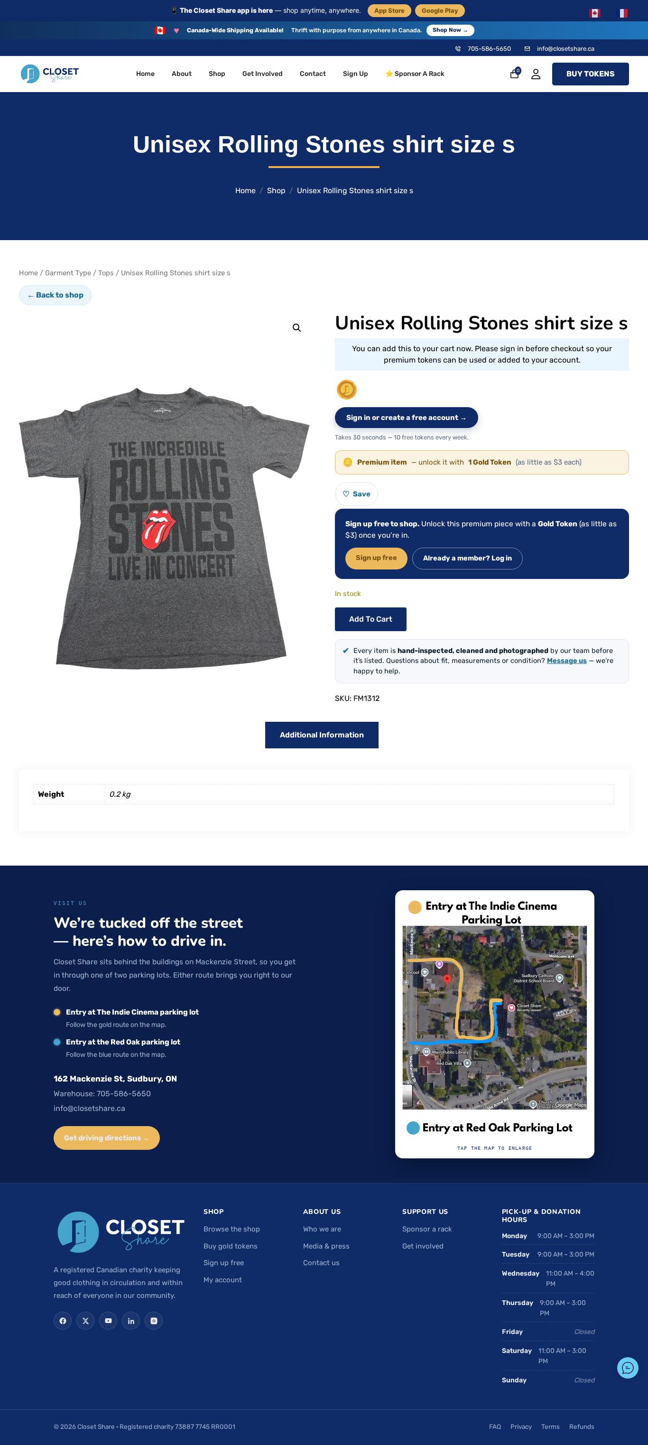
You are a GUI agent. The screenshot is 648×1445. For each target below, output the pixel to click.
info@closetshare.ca (565, 48)
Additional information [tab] (322, 734)
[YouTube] (108, 1321)
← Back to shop (55, 294)
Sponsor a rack (427, 1229)
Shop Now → (450, 30)
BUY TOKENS (590, 73)
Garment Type (68, 273)
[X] (85, 1321)
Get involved (423, 1246)
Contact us (321, 1263)
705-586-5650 (489, 48)
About (182, 74)
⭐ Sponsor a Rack (414, 74)
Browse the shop (232, 1229)
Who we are (322, 1229)
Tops (106, 273)
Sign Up (355, 74)
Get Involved (262, 74)
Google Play (440, 10)
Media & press (326, 1246)
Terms (550, 1426)
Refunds (581, 1426)
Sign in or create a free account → (406, 417)
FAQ (495, 1426)
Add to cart (370, 619)
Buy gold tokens (231, 1246)
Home (145, 74)
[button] (296, 327)
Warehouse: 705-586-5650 (102, 1093)
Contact (313, 74)
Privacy (521, 1426)
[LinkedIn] (131, 1321)
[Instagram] (154, 1321)
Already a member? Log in (467, 558)
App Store (389, 10)
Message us (567, 660)
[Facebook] (63, 1321)
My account (223, 1280)
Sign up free (376, 557)
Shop (217, 74)
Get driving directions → (106, 1138)
